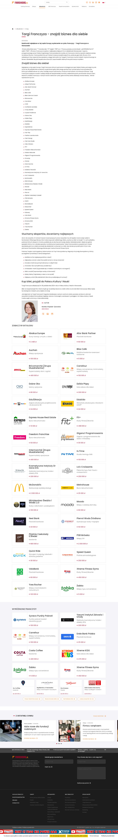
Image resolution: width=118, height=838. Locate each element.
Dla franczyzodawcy (70, 802)
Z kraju (27, 29)
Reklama (84, 6)
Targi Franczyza (86, 802)
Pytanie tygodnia (52, 802)
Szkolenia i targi (34, 802)
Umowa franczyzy (70, 805)
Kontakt (84, 812)
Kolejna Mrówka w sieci (106, 750)
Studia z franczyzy (90, 750)
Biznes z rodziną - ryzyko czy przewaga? (67, 750)
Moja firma (50, 817)
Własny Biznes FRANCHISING (37, 797)
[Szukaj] (67, 2)
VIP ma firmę (50, 819)
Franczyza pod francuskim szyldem (45, 750)
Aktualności (42, 6)
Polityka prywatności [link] (107, 836)
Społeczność (75, 6)
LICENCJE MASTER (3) (86, 699)
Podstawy (67, 797)
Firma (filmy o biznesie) (53, 812)
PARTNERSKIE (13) (68, 699)
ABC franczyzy (52, 6)
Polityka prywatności (28, 827)
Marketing (85, 810)
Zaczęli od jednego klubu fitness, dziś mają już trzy (18, 750)
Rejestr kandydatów (64, 6)
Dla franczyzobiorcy (70, 800)
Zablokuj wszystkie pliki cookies (77, 836)
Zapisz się (47, 767)
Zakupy (34, 6)
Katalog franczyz (25, 6)
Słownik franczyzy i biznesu (72, 810)
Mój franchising (51, 814)
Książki (31, 800)
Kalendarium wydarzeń (88, 800)
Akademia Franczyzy (87, 807)
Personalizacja (94, 836)
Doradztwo (92, 6)
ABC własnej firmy (69, 807)
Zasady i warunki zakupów (37, 805)
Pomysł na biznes (52, 821)
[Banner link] (59, 18)
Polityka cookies (17, 827)
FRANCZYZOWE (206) (51, 699)
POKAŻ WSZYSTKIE (98, 716)
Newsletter (85, 797)
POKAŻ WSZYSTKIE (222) (31, 699)
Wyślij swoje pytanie (83, 783)
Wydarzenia (50, 805)
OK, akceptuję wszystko (57, 836)
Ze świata (50, 800)
